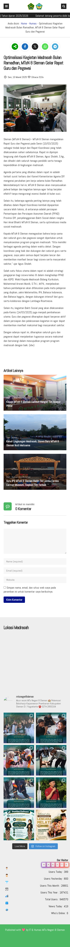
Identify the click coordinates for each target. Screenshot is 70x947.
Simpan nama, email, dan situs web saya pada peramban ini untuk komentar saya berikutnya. (30, 589)
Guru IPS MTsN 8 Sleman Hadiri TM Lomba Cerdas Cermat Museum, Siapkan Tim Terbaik (32, 483)
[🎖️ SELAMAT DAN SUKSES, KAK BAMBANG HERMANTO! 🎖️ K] (51, 825)
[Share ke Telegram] (55, 47)
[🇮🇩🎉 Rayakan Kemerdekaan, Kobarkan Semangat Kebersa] (19, 728)
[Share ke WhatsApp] (45, 47)
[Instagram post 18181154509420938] (19, 825)
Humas (33, 23)
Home (24, 23)
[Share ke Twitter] (35, 47)
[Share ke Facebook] (25, 47)
